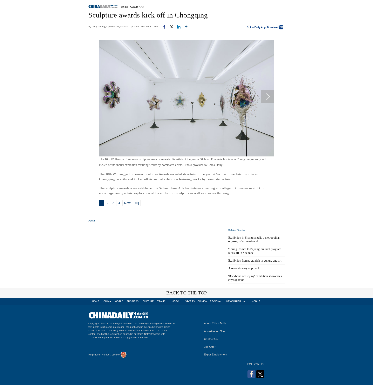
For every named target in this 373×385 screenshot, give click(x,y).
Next (127, 203)
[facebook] (163, 26)
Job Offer (209, 346)
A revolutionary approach (244, 268)
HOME (95, 301)
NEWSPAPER (233, 301)
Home (124, 6)
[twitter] (169, 26)
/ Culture (133, 6)
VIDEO (175, 301)
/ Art (141, 6)
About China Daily (215, 323)
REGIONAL (216, 301)
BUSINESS (133, 301)
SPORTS (190, 301)
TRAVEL (161, 301)
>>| (137, 203)
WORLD (119, 301)
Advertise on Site (214, 331)
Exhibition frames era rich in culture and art (254, 260)
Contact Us (211, 338)
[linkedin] (177, 26)
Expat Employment (215, 354)
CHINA (107, 301)
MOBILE (256, 301)
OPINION (202, 301)
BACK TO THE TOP (186, 292)
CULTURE (148, 301)
